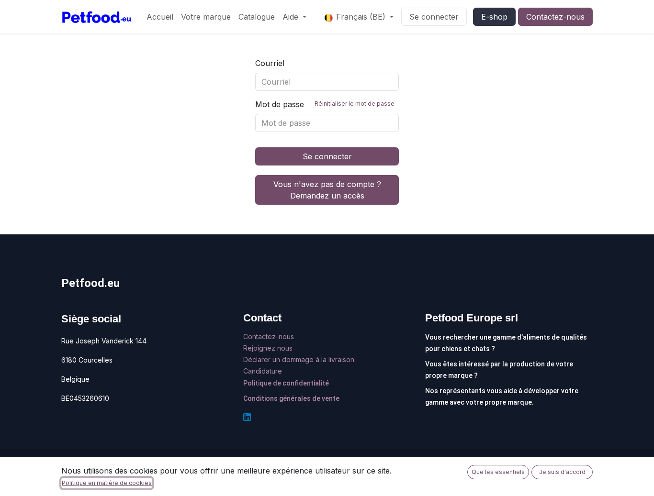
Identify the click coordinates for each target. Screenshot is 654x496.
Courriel (269, 63)
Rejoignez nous (268, 348)
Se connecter (434, 17)
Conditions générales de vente (291, 398)
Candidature (262, 371)
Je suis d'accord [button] (562, 471)
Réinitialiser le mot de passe (355, 103)
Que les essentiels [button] (498, 471)
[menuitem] (160, 16)
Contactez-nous (555, 17)
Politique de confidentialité (286, 383)
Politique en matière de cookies (107, 482)
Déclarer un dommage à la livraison (298, 359)
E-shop (494, 17)
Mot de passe (325, 104)
